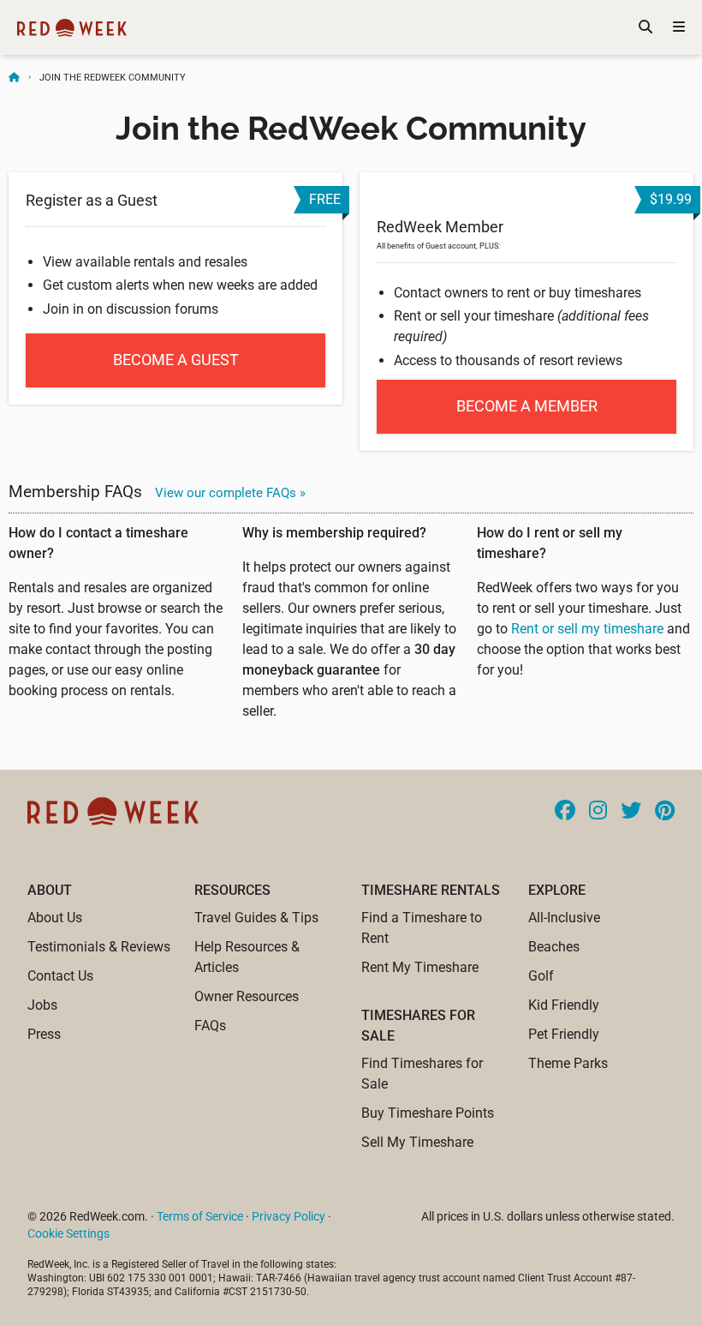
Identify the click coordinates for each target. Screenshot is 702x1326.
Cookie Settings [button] (68, 1233)
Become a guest (176, 360)
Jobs (42, 1005)
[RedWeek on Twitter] (631, 812)
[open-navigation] (679, 27)
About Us (54, 917)
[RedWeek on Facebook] (565, 812)
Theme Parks (568, 1063)
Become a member (527, 406)
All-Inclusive (564, 917)
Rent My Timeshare (420, 967)
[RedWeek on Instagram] (598, 812)
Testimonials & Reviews (98, 947)
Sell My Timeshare (417, 1142)
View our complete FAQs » (230, 493)
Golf (541, 976)
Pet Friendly (563, 1034)
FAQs (210, 1025)
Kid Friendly (563, 1005)
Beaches (554, 947)
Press (44, 1034)
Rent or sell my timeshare (587, 629)
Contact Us (60, 976)
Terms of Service (200, 1216)
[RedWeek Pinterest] (665, 812)
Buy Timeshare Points (427, 1113)
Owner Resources (246, 996)
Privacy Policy (288, 1216)
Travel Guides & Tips (256, 917)
